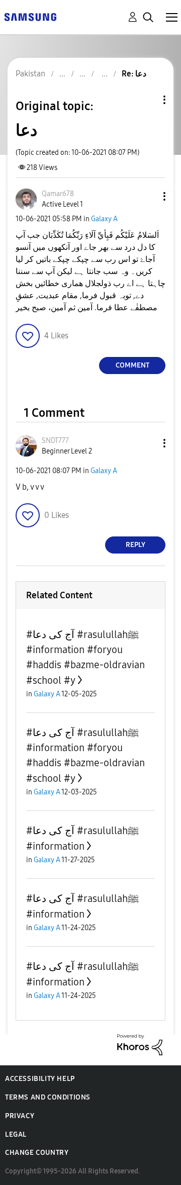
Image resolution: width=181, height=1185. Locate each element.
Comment (132, 365)
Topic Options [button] (147, 100)
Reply (135, 544)
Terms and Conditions (47, 1097)
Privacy (19, 1116)
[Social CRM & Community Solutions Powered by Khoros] (139, 1044)
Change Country (36, 1152)
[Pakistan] (30, 16)
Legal (16, 1134)
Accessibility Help (40, 1078)
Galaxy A (104, 219)
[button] (148, 196)
